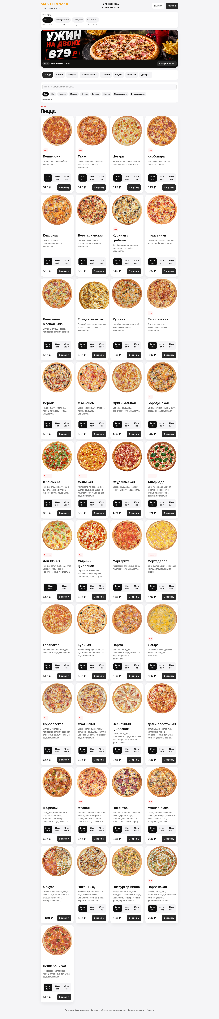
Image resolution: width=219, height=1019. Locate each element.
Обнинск (47, 20)
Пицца (47, 75)
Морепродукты (120, 94)
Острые (106, 94)
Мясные (73, 94)
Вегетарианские (138, 94)
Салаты (106, 75)
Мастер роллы (89, 75)
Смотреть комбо (167, 64)
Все (45, 94)
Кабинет (158, 6)
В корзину (64, 187)
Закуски (72, 75)
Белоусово (78, 20)
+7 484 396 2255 (110, 4)
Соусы (118, 75)
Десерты (145, 75)
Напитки (131, 75)
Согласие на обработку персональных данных (108, 1010)
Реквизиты (150, 1010)
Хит (52, 94)
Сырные (95, 94)
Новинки (62, 94)
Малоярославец (62, 20)
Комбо (59, 75)
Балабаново (92, 20)
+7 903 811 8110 (110, 7)
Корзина (172, 6)
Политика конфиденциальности (77, 1010)
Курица (84, 94)
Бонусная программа (136, 1010)
